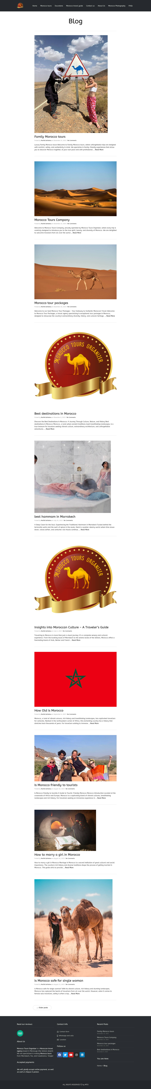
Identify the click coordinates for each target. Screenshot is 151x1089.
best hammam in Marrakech (54, 516)
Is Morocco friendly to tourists (55, 785)
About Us (101, 6)
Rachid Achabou (46, 140)
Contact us (90, 6)
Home (34, 6)
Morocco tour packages (51, 303)
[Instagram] (76, 1054)
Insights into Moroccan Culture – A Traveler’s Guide (71, 627)
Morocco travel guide (74, 6)
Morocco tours (46, 6)
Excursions (59, 6)
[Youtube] (70, 1054)
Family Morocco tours (49, 137)
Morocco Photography (116, 6)
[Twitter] (65, 1054)
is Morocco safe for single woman (58, 980)
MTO (86, 1085)
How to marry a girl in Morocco (57, 854)
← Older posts (42, 1008)
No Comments (71, 140)
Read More (99, 150)
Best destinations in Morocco (55, 413)
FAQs (131, 6)
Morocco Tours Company (52, 220)
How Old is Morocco (48, 710)
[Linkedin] (82, 1054)
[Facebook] (59, 1054)
